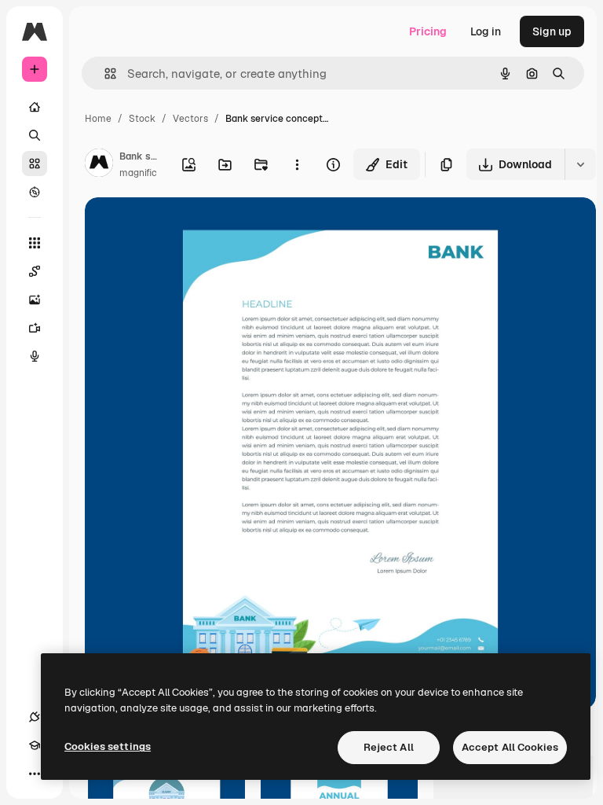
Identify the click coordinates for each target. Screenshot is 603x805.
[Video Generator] (34, 327)
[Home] (34, 106)
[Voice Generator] (34, 356)
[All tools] (34, 242)
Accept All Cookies (510, 747)
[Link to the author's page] (99, 165)
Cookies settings (107, 746)
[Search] (34, 135)
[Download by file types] (580, 164)
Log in (485, 31)
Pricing (428, 31)
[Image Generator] (34, 299)
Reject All (389, 747)
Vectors (190, 118)
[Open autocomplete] (104, 73)
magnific (138, 173)
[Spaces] (34, 271)
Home (98, 118)
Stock (142, 118)
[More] (34, 773)
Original (185, 227)
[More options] (296, 164)
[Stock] (34, 163)
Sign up (552, 31)
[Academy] (34, 745)
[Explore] (34, 191)
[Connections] (34, 717)
